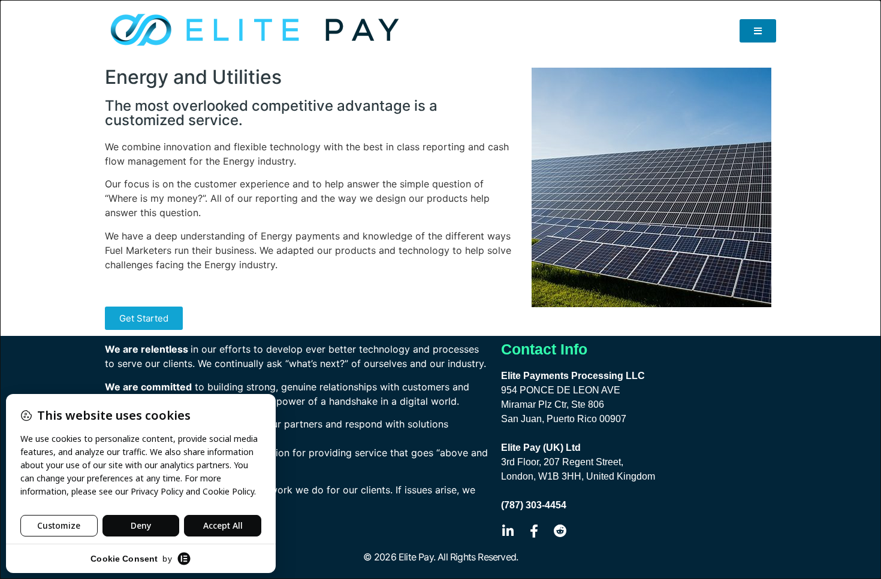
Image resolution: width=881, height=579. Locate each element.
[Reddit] (560, 531)
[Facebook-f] (534, 531)
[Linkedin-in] (507, 531)
